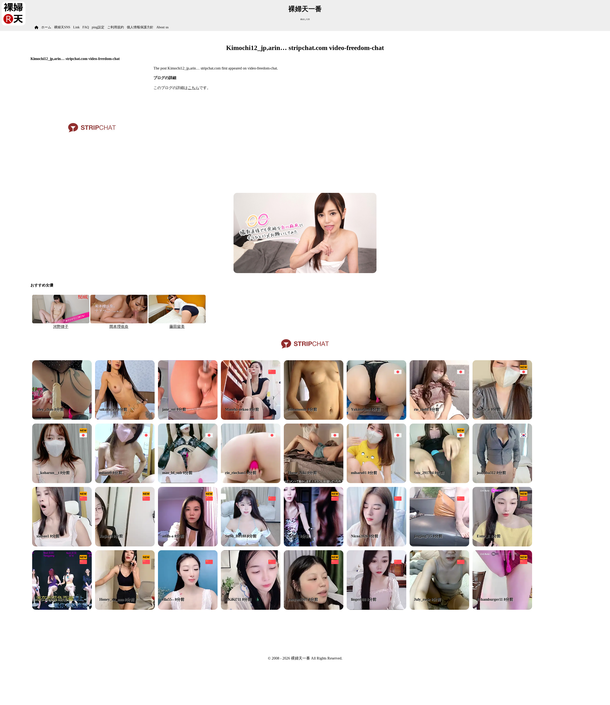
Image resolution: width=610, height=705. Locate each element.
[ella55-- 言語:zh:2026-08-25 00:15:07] (188, 608)
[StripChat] (305, 350)
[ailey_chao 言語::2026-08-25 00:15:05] (62, 418)
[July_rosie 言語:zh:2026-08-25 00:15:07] (439, 608)
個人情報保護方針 (140, 27)
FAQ (85, 27)
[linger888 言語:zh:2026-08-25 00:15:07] (376, 608)
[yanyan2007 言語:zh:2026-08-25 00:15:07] (313, 608)
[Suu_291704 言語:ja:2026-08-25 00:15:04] (439, 482)
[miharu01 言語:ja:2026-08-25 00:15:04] (376, 482)
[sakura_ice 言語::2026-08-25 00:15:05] (125, 418)
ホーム (46, 27)
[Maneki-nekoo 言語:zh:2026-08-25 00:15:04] (250, 418)
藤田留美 (177, 327)
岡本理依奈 (118, 327)
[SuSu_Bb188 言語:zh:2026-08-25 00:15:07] (250, 545)
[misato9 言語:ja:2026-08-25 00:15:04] (125, 482)
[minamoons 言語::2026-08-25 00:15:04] (313, 418)
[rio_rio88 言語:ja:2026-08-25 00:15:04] (439, 418)
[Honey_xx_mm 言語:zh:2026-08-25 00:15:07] (125, 608)
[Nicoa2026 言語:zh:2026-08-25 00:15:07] (376, 545)
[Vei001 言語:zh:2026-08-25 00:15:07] (313, 545)
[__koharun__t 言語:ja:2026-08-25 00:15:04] (62, 482)
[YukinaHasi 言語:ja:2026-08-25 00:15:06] (376, 418)
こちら (193, 88)
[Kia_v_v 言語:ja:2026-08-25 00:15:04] (502, 418)
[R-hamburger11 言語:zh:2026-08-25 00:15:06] (502, 608)
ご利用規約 (115, 27)
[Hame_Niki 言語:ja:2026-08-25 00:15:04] (313, 482)
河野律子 (60, 327)
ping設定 (98, 27)
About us (162, 27)
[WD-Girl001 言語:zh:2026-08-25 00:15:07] (62, 608)
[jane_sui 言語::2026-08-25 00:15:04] (188, 418)
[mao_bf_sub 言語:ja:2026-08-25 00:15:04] (188, 482)
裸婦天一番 (305, 9)
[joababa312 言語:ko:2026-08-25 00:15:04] (502, 482)
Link (76, 27)
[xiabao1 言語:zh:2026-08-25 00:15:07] (62, 545)
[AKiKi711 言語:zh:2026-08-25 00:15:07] (250, 608)
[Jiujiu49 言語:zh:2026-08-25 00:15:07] (125, 545)
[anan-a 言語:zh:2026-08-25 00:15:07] (188, 545)
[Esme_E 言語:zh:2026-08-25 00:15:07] (502, 545)
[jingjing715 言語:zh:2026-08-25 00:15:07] (439, 545)
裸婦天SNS (62, 27)
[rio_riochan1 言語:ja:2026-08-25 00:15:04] (250, 482)
